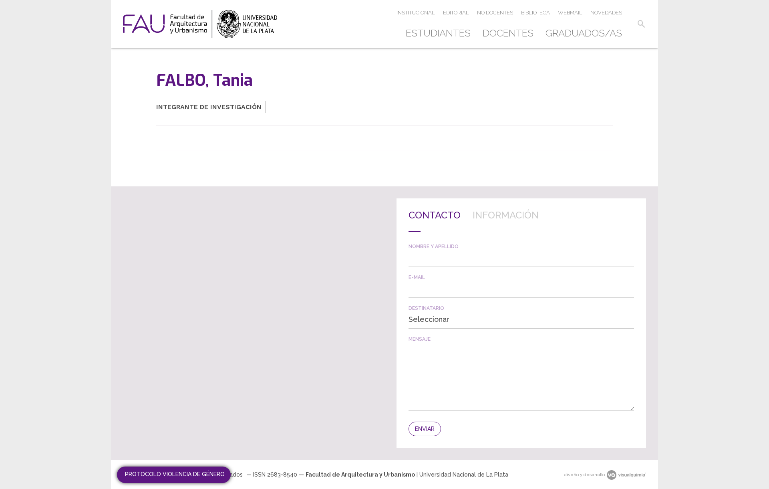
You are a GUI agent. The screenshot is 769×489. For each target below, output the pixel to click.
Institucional (416, 13)
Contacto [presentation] (435, 215)
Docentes (508, 33)
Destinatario (426, 308)
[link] (200, 24)
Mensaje (420, 339)
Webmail (570, 13)
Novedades (606, 13)
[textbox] (521, 258)
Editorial (456, 13)
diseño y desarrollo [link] (584, 474)
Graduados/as (584, 33)
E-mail (417, 277)
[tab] (435, 221)
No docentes (495, 13)
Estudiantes (438, 33)
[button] (641, 24)
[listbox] (521, 319)
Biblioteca (535, 13)
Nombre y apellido (434, 246)
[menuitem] (441, 33)
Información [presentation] (506, 215)
